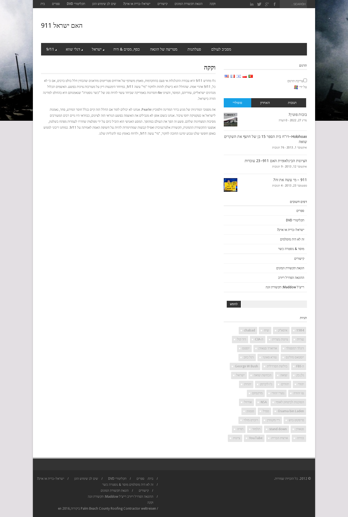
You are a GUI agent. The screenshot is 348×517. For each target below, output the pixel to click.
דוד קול (241, 339)
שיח (266, 330)
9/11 (50, 49)
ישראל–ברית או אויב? (136, 4)
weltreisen (148, 508)
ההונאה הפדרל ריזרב (291, 278)
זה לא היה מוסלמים (292, 239)
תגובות (292, 103)
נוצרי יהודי (278, 393)
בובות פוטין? (297, 114)
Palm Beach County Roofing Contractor (110, 508)
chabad (249, 330)
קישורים (162, 4)
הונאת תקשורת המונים (189, 4)
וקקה (213, 4)
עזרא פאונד (270, 357)
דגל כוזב (249, 357)
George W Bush (246, 366)
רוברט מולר (251, 420)
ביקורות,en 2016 (69, 508)
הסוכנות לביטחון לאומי (290, 402)
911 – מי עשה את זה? (290, 180)
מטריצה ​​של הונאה (163, 49)
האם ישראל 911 (62, 25)
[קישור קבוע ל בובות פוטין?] (230, 119)
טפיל (266, 411)
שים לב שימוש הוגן (104, 4)
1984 (300, 330)
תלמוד (256, 429)
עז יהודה (298, 393)
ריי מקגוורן (273, 420)
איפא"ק (282, 330)
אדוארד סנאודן (268, 348)
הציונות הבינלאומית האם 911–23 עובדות (276, 161)
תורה (240, 429)
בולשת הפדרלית (277, 366)
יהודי (301, 384)
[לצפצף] (259, 4)
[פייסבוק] (274, 4)
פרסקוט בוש (296, 420)
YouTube (255, 438)
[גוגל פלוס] (267, 4)
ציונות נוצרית (280, 339)
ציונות (236, 438)
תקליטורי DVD (76, 4)
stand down (278, 429)
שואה (283, 375)
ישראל (97, 49)
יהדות (247, 384)
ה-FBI (300, 366)
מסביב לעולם (221, 49)
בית (43, 4)
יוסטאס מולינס (295, 357)
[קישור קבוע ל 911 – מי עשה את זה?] (230, 185)
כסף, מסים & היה (126, 49)
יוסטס (246, 348)
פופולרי (237, 103)
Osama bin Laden (291, 411)
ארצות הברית (279, 438)
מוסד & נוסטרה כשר (291, 249)
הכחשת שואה (262, 375)
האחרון (265, 103)
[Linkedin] (251, 4)
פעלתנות (194, 49)
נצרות (300, 339)
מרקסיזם (257, 393)
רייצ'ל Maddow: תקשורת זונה (285, 287)
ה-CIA (259, 339)
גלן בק (300, 375)
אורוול (248, 402)
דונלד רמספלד (295, 348)
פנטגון (250, 411)
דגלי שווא (73, 49)
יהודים (285, 384)
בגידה (300, 438)
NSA (264, 402)
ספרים (56, 4)
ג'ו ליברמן (266, 384)
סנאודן (300, 429)
